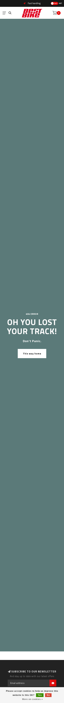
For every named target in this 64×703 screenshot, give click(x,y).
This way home (32, 353)
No (48, 695)
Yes (40, 695)
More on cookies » (32, 699)
